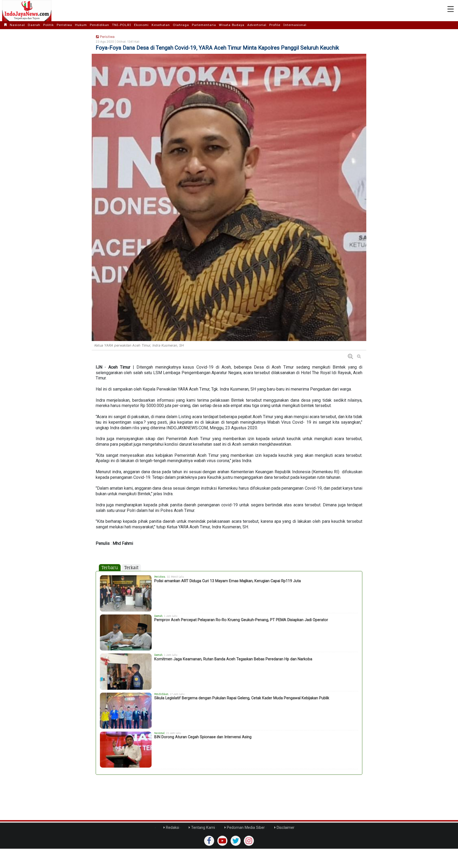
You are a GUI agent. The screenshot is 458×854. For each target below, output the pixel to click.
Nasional (17, 25)
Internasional (294, 25)
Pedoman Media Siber (245, 827)
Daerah (34, 25)
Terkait (131, 567)
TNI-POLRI (121, 25)
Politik (48, 25)
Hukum (81, 25)
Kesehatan (161, 25)
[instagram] (249, 840)
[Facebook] (209, 840)
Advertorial (256, 25)
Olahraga (181, 25)
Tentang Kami (202, 827)
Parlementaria (204, 25)
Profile (274, 25)
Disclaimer (285, 827)
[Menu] (450, 9)
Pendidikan (99, 25)
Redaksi (172, 827)
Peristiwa (64, 25)
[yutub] (222, 840)
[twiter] (235, 840)
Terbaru (110, 567)
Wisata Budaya (231, 25)
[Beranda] (5, 25)
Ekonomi (141, 25)
